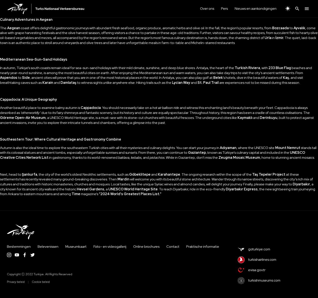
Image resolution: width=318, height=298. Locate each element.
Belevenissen (48, 246)
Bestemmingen (19, 246)
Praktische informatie (202, 246)
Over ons (207, 8)
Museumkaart (76, 246)
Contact (172, 246)
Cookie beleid (41, 282)
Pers (224, 8)
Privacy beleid (16, 282)
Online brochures (146, 246)
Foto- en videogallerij (109, 246)
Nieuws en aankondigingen (255, 8)
